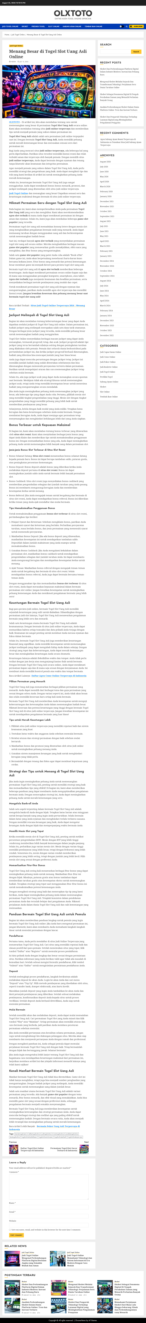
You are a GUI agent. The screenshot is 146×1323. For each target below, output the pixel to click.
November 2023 (107, 325)
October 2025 (106, 211)
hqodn (13, 62)
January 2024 (106, 315)
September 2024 (107, 276)
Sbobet (25, 26)
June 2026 (104, 171)
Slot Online (53, 26)
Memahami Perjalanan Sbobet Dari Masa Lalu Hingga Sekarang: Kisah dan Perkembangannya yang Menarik (126, 1307)
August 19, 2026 (30, 1313)
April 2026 (104, 181)
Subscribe (138, 26)
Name (12, 1203)
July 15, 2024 (24, 62)
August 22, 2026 (30, 1295)
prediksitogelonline (72, 1134)
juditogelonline (46, 1134)
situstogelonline (15, 1137)
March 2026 (105, 186)
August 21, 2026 (76, 1295)
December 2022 (107, 335)
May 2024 (104, 295)
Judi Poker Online (108, 362)
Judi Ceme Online (107, 357)
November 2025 (107, 206)
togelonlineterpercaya (75, 1137)
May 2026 (104, 176)
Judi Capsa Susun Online (110, 352)
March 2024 (105, 305)
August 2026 (105, 161)
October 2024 (106, 271)
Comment (14, 1172)
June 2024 (104, 291)
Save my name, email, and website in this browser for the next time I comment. (46, 1229)
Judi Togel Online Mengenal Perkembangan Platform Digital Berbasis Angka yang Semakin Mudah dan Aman (34, 1260)
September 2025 (107, 216)
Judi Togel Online (10, 26)
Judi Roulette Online (109, 367)
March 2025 (105, 246)
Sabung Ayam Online (72, 26)
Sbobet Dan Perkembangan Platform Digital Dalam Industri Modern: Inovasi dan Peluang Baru (119, 72)
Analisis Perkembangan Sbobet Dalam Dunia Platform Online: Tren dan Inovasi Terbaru (34, 1306)
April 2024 (104, 300)
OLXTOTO (73, 13)
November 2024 (107, 266)
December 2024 (107, 261)
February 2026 (106, 191)
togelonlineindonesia (45, 1137)
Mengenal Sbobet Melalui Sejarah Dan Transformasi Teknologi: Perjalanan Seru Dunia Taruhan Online (118, 84)
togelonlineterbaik (60, 1137)
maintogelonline (58, 1134)
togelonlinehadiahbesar (29, 1137)
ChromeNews (80, 1320)
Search (105, 44)
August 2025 (105, 221)
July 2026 (104, 166)
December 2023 (107, 320)
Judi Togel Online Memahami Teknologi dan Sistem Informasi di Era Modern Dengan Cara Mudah (79, 1260)
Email (12, 1212)
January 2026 (106, 196)
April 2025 (104, 241)
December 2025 (107, 201)
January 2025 (106, 256)
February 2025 (106, 251)
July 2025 (104, 226)
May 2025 (104, 236)
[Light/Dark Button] (122, 26)
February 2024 (106, 310)
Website (12, 1221)
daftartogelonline (34, 1134)
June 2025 (104, 231)
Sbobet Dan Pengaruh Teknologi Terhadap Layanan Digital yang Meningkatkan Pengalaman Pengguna (118, 120)
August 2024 (105, 281)
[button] (126, 26)
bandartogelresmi (21, 1134)
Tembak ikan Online (93, 26)
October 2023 (106, 330)
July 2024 (104, 286)
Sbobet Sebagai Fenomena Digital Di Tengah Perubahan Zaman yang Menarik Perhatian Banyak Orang (119, 97)
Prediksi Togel (38, 26)
